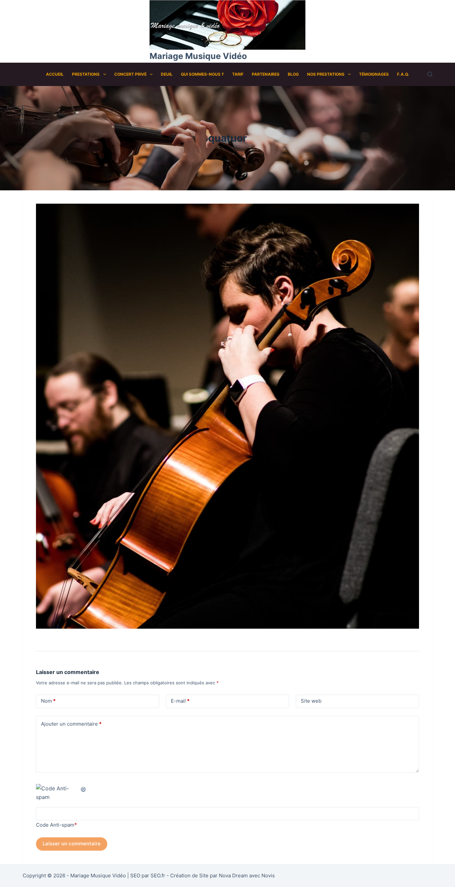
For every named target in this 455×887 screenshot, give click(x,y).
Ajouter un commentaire (71, 724)
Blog (293, 74)
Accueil (55, 74)
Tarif (237, 74)
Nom (48, 701)
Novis (268, 875)
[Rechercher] (429, 74)
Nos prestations (325, 74)
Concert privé (130, 74)
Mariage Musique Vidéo (198, 56)
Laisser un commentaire (72, 843)
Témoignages (374, 74)
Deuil (167, 74)
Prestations (86, 74)
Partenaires (265, 74)
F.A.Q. (403, 74)
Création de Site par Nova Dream (209, 875)
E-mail (180, 701)
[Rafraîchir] (83, 788)
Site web (311, 701)
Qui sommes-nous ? (202, 74)
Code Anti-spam (55, 825)
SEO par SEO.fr (147, 875)
